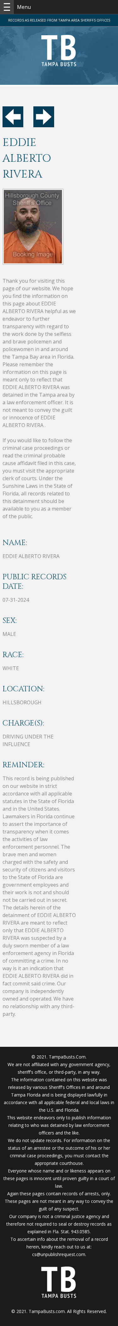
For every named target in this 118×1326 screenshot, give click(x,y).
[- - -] (7, 7)
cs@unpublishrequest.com (58, 1254)
